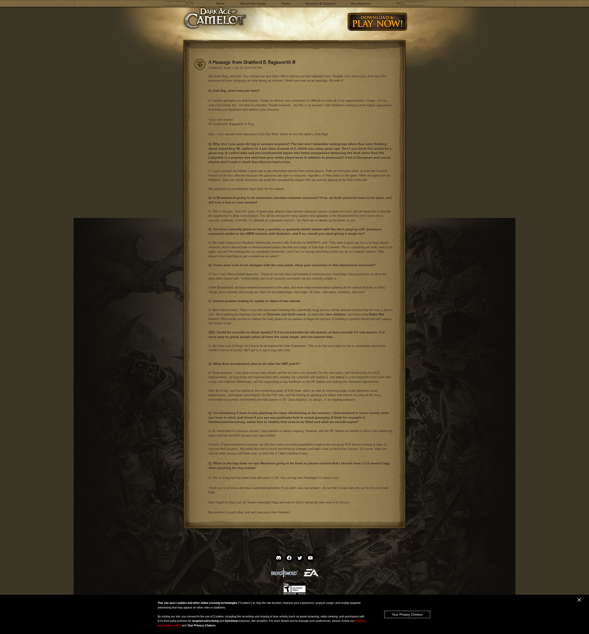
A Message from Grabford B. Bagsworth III (251, 62)
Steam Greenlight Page (263, 502)
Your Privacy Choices (407, 614)
